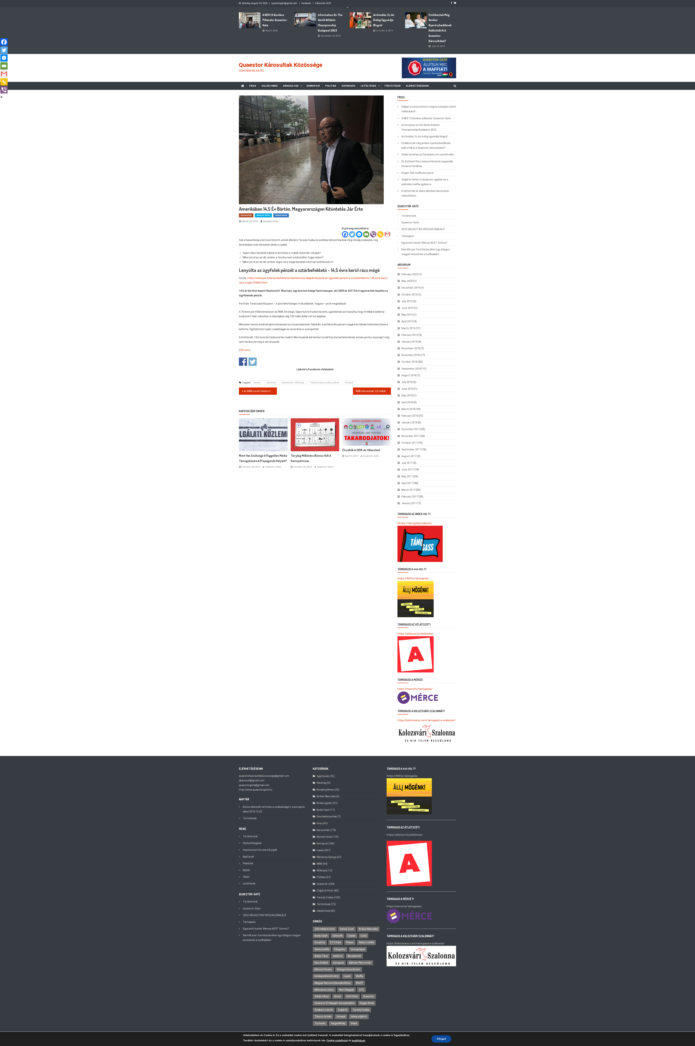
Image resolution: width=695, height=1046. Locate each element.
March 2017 (408, 489)
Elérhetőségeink (417, 85)
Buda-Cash (323, 809)
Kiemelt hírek (263, 215)
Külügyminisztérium (348, 969)
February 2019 (409, 335)
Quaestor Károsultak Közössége (280, 64)
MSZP (359, 983)
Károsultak (290, 85)
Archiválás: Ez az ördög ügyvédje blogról (383, 20)
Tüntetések (392, 85)
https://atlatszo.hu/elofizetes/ (415, 633)
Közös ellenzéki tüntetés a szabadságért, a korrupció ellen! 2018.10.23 (274, 809)
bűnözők (271, 382)
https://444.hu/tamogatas (412, 578)
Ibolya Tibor (321, 956)
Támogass (407, 236)
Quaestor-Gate (410, 222)
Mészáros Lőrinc (324, 989)
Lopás (320, 850)
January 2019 (409, 341)
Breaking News (325, 789)
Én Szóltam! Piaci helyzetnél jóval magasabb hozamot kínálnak (427, 164)
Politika (330, 85)
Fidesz (350, 942)
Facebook (306, 3)
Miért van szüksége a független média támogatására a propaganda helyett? (263, 458)
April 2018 (407, 402)
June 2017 (407, 469)
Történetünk (408, 215)
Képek (246, 870)
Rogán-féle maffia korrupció (417, 172)
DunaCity (320, 942)
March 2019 (408, 328)
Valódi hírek (270, 85)
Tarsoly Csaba (325, 897)
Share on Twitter (252, 362)
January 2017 (409, 503)
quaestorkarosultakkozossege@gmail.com (264, 775)
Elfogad (441, 1039)
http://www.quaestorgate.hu (255, 789)
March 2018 (408, 409)
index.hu (338, 956)
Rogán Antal (367, 1003)
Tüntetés (320, 1023)
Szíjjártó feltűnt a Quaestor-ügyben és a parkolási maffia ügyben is (424, 182)
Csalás (351, 935)
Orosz (337, 996)
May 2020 (407, 281)
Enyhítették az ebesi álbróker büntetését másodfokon (425, 193)
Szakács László (324, 1009)
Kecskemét (354, 956)
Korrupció (313, 85)
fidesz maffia (366, 942)
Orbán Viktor (322, 996)
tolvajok (349, 382)
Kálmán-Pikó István (360, 962)
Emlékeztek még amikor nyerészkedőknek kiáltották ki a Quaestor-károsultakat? (440, 28)
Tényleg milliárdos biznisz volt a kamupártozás (311, 458)
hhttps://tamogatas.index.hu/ (414, 523)
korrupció (338, 962)
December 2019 (410, 287)
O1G (361, 989)
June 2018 (407, 388)
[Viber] (373, 234)
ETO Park (335, 942)
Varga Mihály (338, 1023)
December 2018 (410, 348)
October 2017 (409, 442)
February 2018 (409, 415)
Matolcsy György (326, 857)
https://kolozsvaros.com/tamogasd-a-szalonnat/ (426, 720)
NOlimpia (322, 870)
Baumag (322, 782)
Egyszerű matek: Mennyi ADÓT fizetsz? (424, 242)
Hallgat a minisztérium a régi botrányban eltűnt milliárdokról (428, 109)
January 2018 (409, 422)
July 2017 (406, 462)
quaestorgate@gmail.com (284, 3)
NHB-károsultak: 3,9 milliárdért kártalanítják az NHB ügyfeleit (373, 391)
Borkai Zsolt (347, 929)
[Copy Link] (380, 234)
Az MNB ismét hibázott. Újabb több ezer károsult (260, 391)
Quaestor (322, 883)
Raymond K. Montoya (293, 382)
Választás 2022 (323, 3)
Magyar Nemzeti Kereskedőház (333, 983)
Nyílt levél (248, 856)
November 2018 (410, 355)
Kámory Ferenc (323, 969)
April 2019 (407, 321)
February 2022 (409, 274)
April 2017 (407, 483)
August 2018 (408, 375)
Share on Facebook (243, 362)
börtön (257, 382)
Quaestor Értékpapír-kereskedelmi (335, 1003)
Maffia (359, 976)
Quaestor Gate (270, 221)
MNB (319, 863)
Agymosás (348, 85)
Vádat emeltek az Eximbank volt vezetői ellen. (427, 154)
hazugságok (358, 949)
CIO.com (244, 350)
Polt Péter (352, 996)
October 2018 (409, 361)
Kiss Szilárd (321, 962)
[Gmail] (387, 234)
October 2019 (409, 294)
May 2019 (407, 314)
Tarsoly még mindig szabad (324, 382)
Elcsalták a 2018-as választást (361, 450)
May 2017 (407, 476)
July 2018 (406, 382)
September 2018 (411, 368)
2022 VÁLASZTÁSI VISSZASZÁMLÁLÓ (423, 229)
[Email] (366, 234)
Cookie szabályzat (337, 1040)
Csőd (364, 935)
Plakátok (248, 863)
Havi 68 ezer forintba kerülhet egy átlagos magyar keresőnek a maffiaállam (425, 252)
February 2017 (409, 496)
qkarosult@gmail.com (251, 780)
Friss (252, 85)
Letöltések (368, 85)
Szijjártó (343, 1009)
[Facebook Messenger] (359, 234)
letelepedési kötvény (327, 976)
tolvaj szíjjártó (359, 1016)
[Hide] (1, 97)
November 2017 (410, 436)
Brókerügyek (324, 803)
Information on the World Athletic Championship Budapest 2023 (330, 22)
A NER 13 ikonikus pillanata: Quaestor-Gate (274, 20)
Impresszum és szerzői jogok (260, 849)
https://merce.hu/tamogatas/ (415, 688)
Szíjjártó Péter (325, 890)
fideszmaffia (322, 949)
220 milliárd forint (325, 929)
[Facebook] (345, 234)
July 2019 (406, 301)
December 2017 (410, 429)
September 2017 (411, 449)
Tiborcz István (323, 1016)
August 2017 (408, 456)
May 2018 (407, 395)
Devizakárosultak (327, 816)
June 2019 (407, 308)
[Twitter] (352, 234)
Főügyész (340, 949)
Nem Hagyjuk (346, 989)
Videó (246, 876)
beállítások (358, 1040)
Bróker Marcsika (326, 796)
